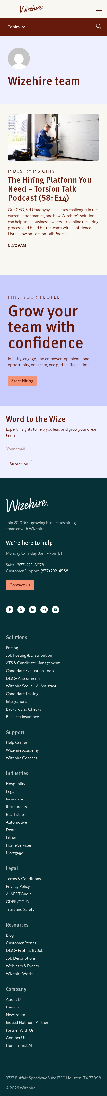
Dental (12, 830)
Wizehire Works (20, 974)
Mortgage (14, 853)
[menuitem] (53, 648)
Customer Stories (21, 943)
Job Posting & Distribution (29, 655)
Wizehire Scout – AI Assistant (31, 686)
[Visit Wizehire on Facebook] (9, 609)
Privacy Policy (18, 886)
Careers (13, 1007)
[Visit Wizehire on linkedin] (32, 609)
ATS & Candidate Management (33, 663)
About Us (14, 999)
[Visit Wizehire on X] (21, 609)
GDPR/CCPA (17, 902)
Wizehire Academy (22, 750)
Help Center (16, 742)
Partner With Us (20, 1030)
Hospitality (15, 784)
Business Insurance (22, 717)
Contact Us (16, 1038)
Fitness (12, 837)
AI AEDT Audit (18, 894)
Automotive (16, 822)
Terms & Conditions (23, 879)
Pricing (12, 648)
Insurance (14, 799)
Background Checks (23, 709)
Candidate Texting (22, 694)
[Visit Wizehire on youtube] (55, 609)
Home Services (19, 845)
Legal (10, 791)
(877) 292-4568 (54, 571)
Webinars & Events (22, 966)
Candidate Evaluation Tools (30, 671)
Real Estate (15, 814)
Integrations (16, 701)
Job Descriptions (21, 958)
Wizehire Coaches (21, 758)
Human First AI (19, 1045)
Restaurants (16, 807)
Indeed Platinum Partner (27, 1022)
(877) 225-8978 (30, 565)
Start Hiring (22, 381)
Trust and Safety (20, 909)
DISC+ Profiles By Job (25, 950)
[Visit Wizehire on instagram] (44, 609)
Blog (10, 935)
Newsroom (15, 1015)
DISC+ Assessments (23, 678)
